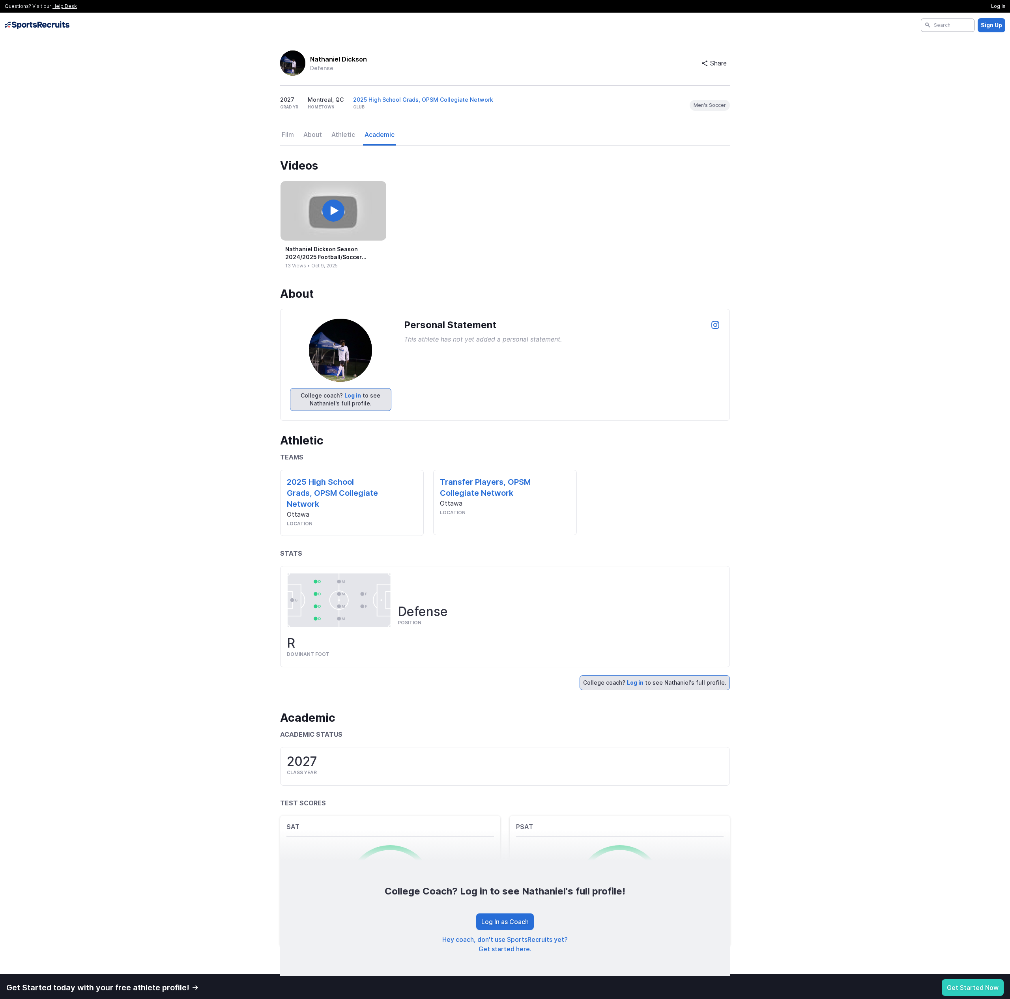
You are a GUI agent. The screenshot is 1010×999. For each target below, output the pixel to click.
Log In (998, 6)
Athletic (343, 134)
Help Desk (64, 6)
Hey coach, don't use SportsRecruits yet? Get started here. (505, 944)
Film (288, 134)
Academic (380, 134)
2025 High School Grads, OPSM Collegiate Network (423, 99)
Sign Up (991, 25)
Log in (352, 395)
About (312, 134)
